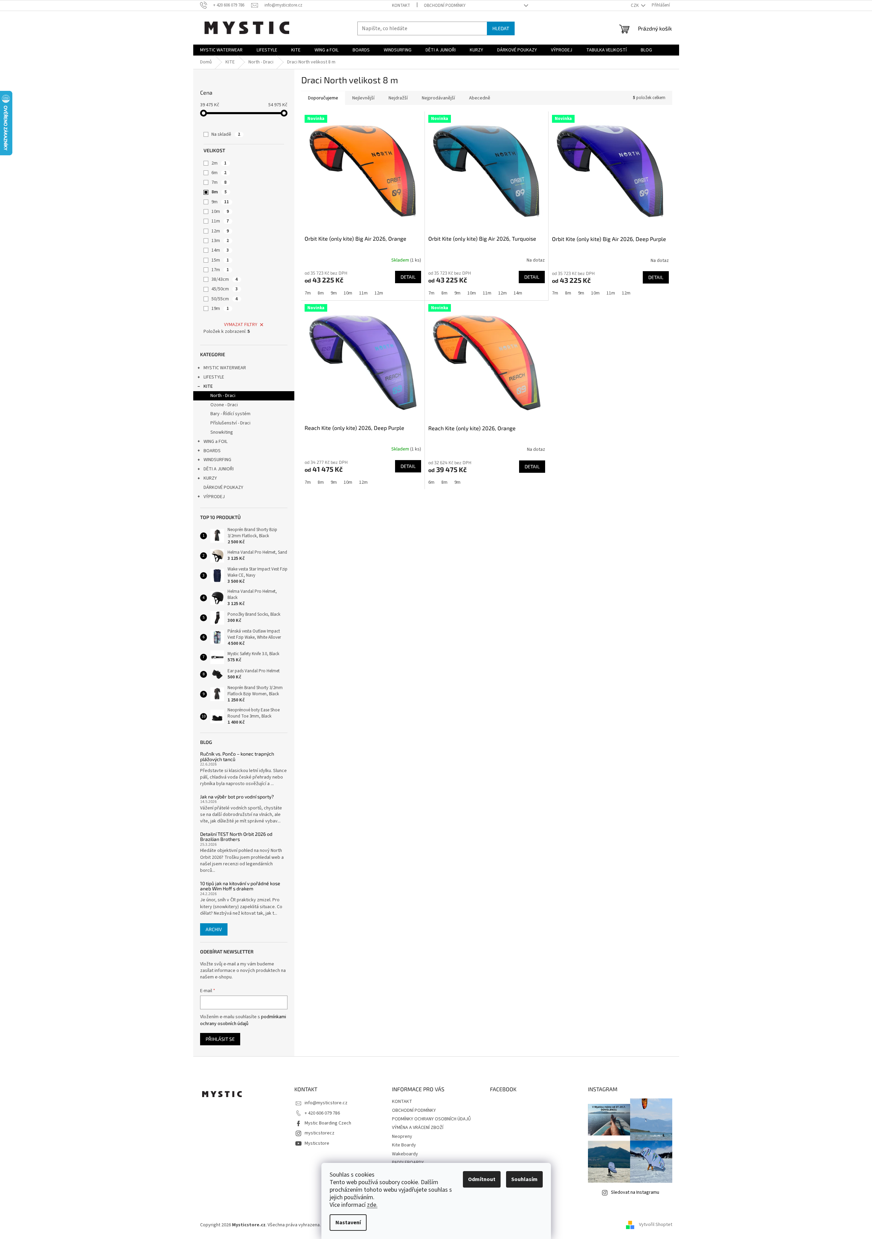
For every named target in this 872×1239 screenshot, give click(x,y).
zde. (372, 1205)
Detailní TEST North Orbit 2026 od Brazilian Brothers (236, 836)
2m (218, 163)
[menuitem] (221, 50)
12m (220, 231)
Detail (408, 277)
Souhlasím (524, 1179)
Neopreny (402, 1136)
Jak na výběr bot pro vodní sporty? (237, 796)
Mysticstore (317, 1143)
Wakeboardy (405, 1154)
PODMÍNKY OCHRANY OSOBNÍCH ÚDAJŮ (431, 1119)
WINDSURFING (217, 459)
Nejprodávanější (438, 98)
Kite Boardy (404, 1145)
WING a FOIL (216, 441)
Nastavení (348, 1222)
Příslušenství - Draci (230, 423)
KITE (208, 386)
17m (220, 269)
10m (220, 211)
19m (220, 308)
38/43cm (224, 279)
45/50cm (224, 289)
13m (220, 240)
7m (218, 182)
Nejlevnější (363, 98)
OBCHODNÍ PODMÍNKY (445, 5)
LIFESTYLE (214, 377)
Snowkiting (221, 432)
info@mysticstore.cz (326, 1102)
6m (218, 172)
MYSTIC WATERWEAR (225, 367)
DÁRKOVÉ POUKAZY (223, 487)
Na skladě (225, 134)
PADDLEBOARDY (408, 1162)
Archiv (214, 929)
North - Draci (222, 395)
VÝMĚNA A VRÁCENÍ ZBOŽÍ (417, 1127)
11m (220, 221)
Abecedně (479, 98)
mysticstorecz (319, 1133)
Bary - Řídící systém (230, 413)
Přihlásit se (220, 1039)
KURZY (210, 478)
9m (220, 202)
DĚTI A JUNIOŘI (219, 469)
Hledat (500, 28)
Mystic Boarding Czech (328, 1123)
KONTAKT (401, 5)
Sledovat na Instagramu (635, 1192)
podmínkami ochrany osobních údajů (243, 1020)
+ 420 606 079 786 (322, 1113)
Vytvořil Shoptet (655, 1225)
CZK (635, 5)
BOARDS (212, 450)
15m (220, 260)
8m (219, 192)
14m (220, 250)
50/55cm (224, 299)
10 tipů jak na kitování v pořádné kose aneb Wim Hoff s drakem (240, 886)
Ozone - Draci (224, 404)
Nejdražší (398, 98)
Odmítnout (481, 1179)
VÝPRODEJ (214, 496)
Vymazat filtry (240, 324)
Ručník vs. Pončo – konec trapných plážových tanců (237, 756)
